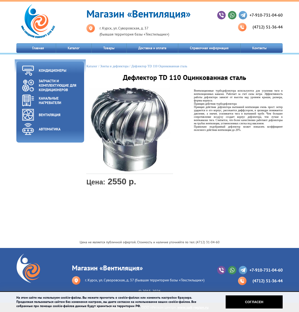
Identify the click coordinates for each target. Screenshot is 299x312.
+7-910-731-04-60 (266, 15)
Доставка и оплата (152, 48)
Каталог (74, 48)
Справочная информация (209, 48)
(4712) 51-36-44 (268, 27)
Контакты (259, 48)
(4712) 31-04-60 (208, 242)
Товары (109, 48)
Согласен (254, 302)
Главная (38, 48)
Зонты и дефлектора (114, 66)
